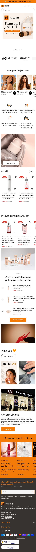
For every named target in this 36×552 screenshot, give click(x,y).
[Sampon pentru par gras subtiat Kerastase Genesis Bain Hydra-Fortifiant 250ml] (24, 227)
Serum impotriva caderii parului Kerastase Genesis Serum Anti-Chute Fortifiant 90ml (26, 197)
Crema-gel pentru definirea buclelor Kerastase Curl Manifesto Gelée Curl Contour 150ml (22, 287)
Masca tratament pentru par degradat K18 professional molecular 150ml (8, 197)
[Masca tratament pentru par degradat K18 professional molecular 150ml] (9, 183)
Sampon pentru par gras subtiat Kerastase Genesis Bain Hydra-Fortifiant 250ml (24, 240)
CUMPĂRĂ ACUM (11, 163)
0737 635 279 (8, 516)
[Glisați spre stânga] (29, 171)
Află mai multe (8, 429)
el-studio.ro (7, 538)
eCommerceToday (21, 538)
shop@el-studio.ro (9, 518)
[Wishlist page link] (25, 6)
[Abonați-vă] (33, 492)
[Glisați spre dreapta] (32, 171)
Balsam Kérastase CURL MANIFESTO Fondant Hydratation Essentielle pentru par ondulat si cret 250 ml (24, 298)
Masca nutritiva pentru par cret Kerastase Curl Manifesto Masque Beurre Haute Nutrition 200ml (23, 310)
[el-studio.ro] (8, 58)
